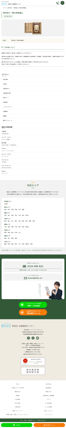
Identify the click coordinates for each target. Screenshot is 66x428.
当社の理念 (17, 403)
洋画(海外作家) (7, 93)
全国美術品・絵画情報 (48, 395)
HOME (17, 384)
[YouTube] (37, 338)
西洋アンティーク (7, 120)
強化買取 (5, 79)
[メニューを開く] (62, 3)
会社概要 (17, 399)
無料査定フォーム (50, 425)
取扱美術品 (48, 388)
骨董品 (5, 116)
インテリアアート (7, 107)
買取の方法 (48, 391)
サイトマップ (48, 414)
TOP (4, 8)
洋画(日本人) (6, 88)
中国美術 (5, 111)
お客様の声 (17, 407)
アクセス (48, 399)
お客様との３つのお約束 (17, 388)
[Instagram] (28, 338)
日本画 (5, 84)
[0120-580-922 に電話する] (58, 3)
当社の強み (48, 384)
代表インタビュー (48, 411)
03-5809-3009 (36, 349)
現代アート (6, 97)
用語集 (17, 395)
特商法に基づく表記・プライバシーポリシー (17, 414)
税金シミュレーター (17, 411)
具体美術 (5, 102)
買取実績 (9, 8)
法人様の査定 (48, 403)
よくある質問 (48, 407)
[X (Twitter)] (33, 338)
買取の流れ (17, 391)
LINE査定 (17, 425)
